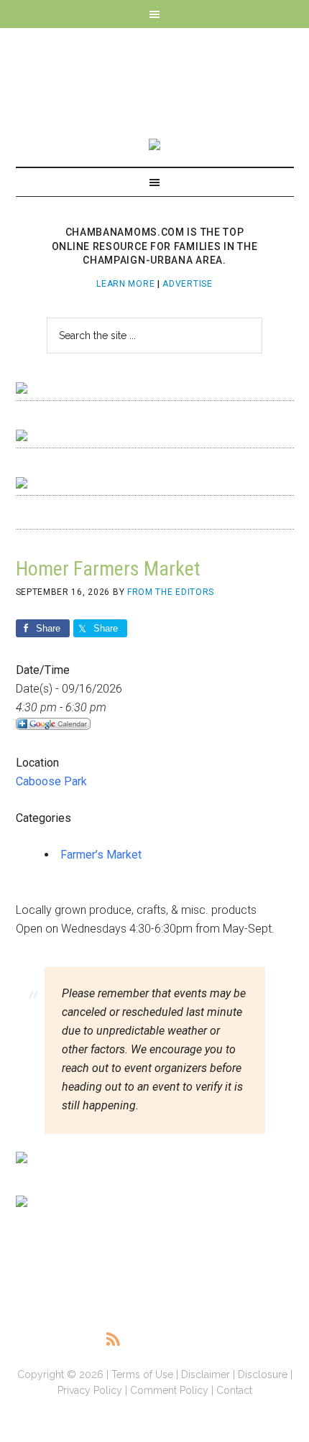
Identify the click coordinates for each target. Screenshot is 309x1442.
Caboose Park (51, 781)
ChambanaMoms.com (155, 76)
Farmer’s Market (101, 854)
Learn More (125, 284)
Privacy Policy (89, 1390)
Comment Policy (169, 1390)
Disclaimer (205, 1374)
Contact (234, 1390)
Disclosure (262, 1374)
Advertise (187, 284)
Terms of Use (142, 1374)
